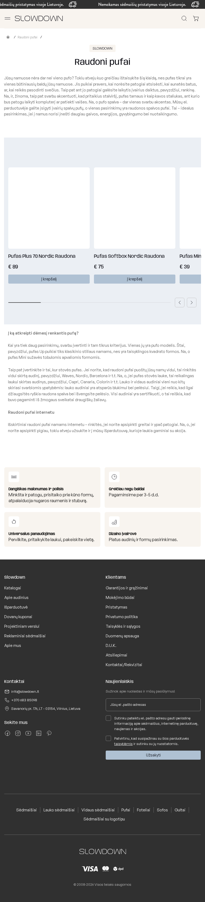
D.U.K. (111, 645)
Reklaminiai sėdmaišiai (25, 635)
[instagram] (18, 735)
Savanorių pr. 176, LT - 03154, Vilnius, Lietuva (45, 708)
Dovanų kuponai (18, 616)
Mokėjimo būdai (120, 597)
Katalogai (12, 587)
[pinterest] (49, 735)
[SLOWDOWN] (7, 37)
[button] (179, 302)
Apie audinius (16, 597)
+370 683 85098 (24, 700)
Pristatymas (116, 607)
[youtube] (28, 735)
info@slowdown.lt (25, 691)
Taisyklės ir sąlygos (123, 626)
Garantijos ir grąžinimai (127, 587)
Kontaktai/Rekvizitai (124, 664)
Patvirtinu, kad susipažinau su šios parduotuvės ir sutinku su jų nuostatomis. (151, 741)
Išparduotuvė (16, 607)
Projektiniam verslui (22, 626)
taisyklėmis (123, 744)
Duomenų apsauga (122, 635)
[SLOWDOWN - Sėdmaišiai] (39, 18)
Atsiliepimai (116, 655)
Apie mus (12, 645)
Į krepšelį (49, 279)
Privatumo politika (122, 616)
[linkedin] (39, 735)
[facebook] (7, 735)
